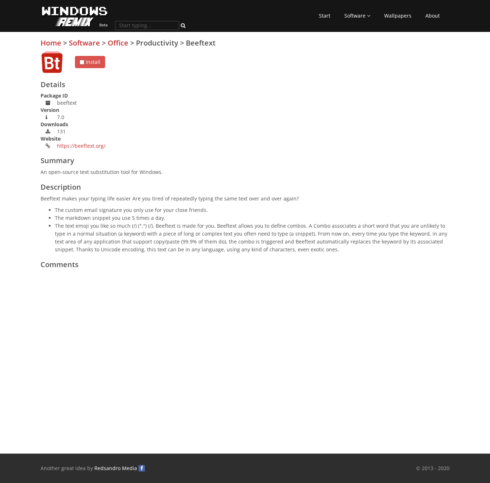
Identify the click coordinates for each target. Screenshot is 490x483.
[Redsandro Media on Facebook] (141, 468)
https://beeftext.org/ (81, 145)
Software (355, 15)
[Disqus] (245, 361)
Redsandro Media (115, 468)
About (432, 15)
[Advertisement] (395, 89)
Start (324, 15)
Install (92, 61)
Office (118, 43)
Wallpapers (397, 15)
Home (51, 43)
